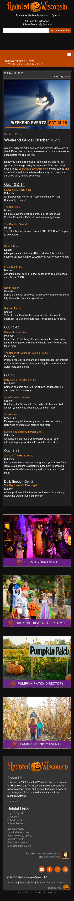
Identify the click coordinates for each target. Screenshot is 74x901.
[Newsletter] (41, 869)
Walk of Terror (11, 246)
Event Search (63, 30)
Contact (61, 882)
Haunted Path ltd (13, 308)
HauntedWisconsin (15, 60)
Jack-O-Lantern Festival (17, 397)
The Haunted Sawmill (15, 224)
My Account (45, 24)
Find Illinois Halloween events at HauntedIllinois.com (42, 855)
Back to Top (54, 887)
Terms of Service (46, 882)
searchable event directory (33, 168)
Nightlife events (15, 839)
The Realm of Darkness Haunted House (26, 353)
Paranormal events (17, 842)
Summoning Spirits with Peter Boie (23, 431)
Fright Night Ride (13, 267)
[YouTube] (65, 869)
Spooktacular (11, 414)
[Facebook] (49, 869)
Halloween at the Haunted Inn (20, 380)
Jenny (67, 76)
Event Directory (15, 828)
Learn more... (14, 801)
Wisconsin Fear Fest (15, 332)
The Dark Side (12, 207)
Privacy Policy (27, 882)
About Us (15, 777)
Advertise (12, 882)
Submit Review (15, 823)
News (32, 60)
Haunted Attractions (18, 832)
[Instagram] (57, 869)
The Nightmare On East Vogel (20, 485)
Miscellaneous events (19, 846)
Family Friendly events (19, 835)
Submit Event (29, 24)
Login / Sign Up (15, 813)
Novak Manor (11, 287)
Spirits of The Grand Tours (19, 455)
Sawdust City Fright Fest (17, 189)
